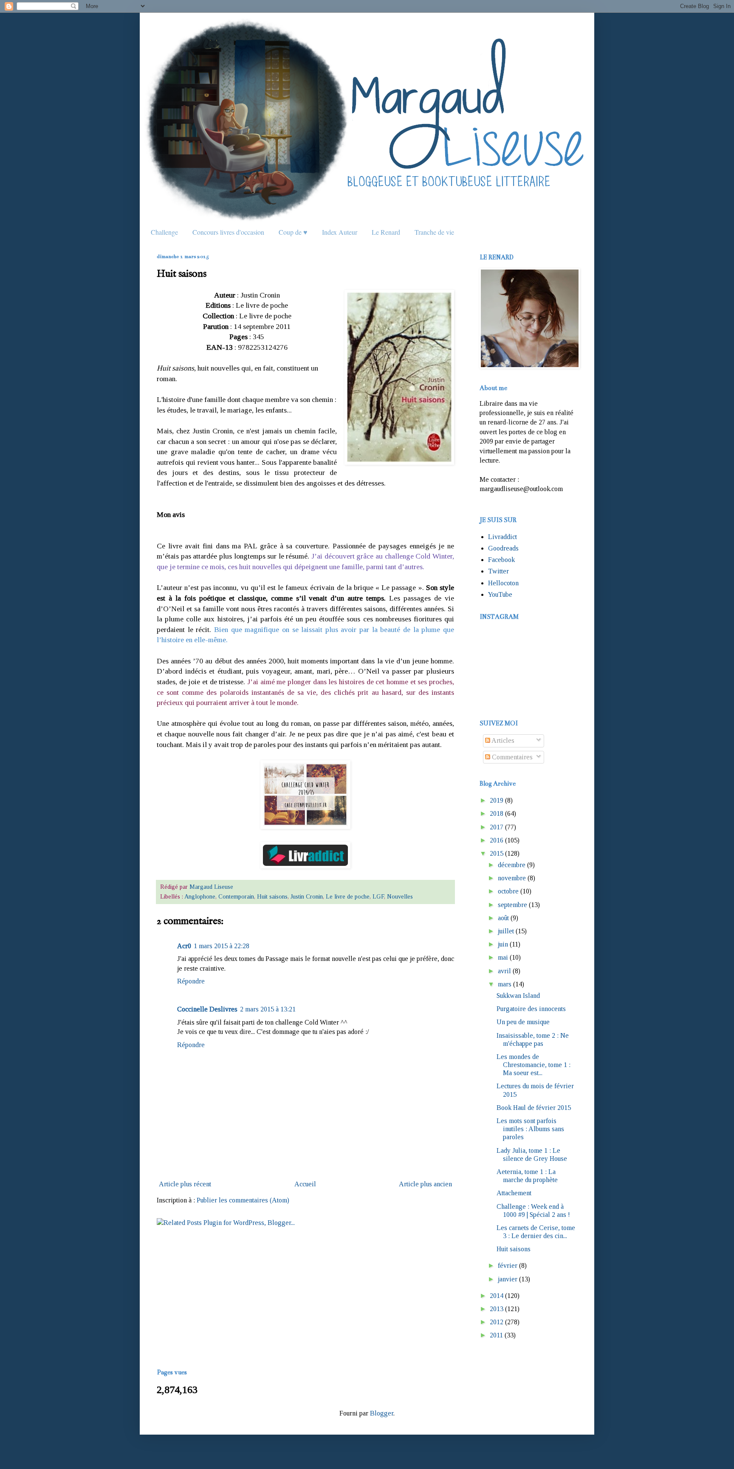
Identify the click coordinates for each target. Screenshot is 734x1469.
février (507, 1265)
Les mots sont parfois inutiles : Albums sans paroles (530, 1128)
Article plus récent (185, 1184)
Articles (502, 740)
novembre (512, 878)
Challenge (164, 232)
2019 (496, 800)
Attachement (514, 1193)
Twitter (498, 571)
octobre (508, 891)
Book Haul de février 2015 (534, 1107)
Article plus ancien (425, 1184)
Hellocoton (503, 583)
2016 (496, 840)
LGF (378, 896)
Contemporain (236, 896)
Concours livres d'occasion (228, 232)
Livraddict (502, 536)
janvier (507, 1279)
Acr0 (184, 945)
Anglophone (199, 896)
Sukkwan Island (518, 995)
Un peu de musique (523, 1021)
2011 (496, 1335)
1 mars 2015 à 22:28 (221, 945)
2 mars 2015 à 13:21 (268, 1009)
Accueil (305, 1184)
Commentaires (511, 757)
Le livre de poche (348, 896)
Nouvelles (400, 896)
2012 (496, 1322)
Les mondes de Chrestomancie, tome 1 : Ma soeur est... (533, 1064)
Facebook (501, 559)
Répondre (191, 981)
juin (503, 944)
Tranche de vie (434, 232)
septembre (512, 904)
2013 (496, 1308)
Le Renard (386, 232)
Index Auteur (339, 232)
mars (504, 984)
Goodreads (503, 548)
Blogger (381, 1413)
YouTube (500, 594)
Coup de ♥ (293, 232)
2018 (496, 813)
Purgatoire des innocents (531, 1008)
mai (503, 957)
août (503, 917)
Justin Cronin (307, 896)
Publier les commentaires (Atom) (243, 1200)
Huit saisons (272, 896)
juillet (506, 931)
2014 (496, 1295)
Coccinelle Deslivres (207, 1009)
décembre (511, 864)
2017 (496, 827)
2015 (496, 853)
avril (504, 971)
